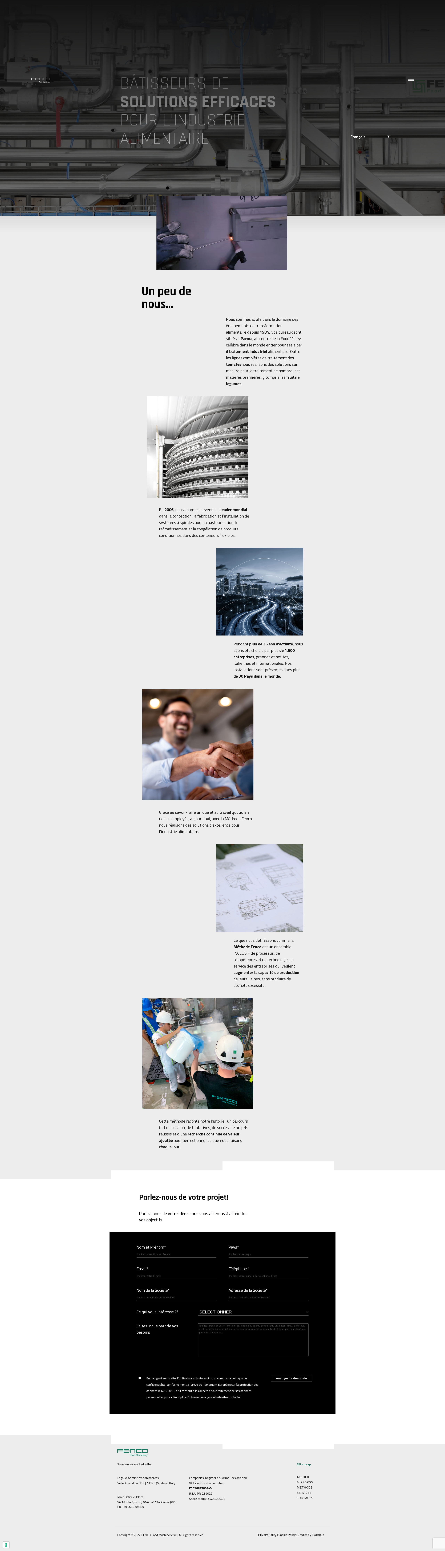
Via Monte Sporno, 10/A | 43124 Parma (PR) (146, 1502)
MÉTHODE (305, 1487)
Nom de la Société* (152, 1290)
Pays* (234, 1247)
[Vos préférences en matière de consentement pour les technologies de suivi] (6, 1545)
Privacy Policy (267, 1534)
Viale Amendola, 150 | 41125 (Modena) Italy (146, 1483)
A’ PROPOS (305, 1482)
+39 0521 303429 (133, 1506)
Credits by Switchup (311, 1534)
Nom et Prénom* (151, 1247)
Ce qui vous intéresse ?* (157, 1312)
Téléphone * (239, 1268)
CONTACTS (305, 1497)
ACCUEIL (303, 1477)
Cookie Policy (287, 1534)
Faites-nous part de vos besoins (157, 1329)
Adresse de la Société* (248, 1290)
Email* (142, 1268)
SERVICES (304, 1492)
